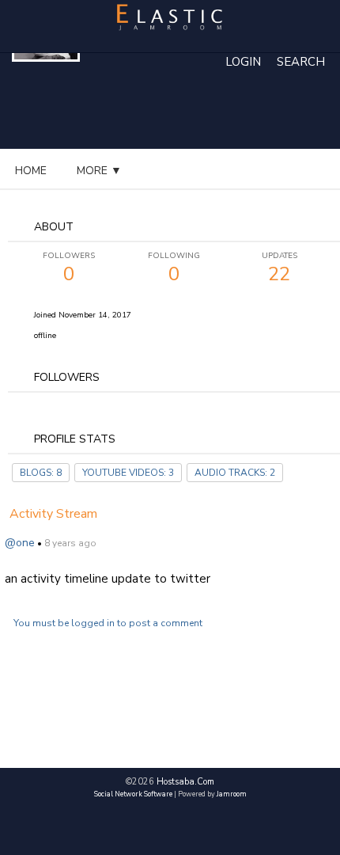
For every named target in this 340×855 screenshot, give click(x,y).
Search (301, 62)
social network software (133, 794)
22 (279, 268)
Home (31, 170)
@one (20, 542)
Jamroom (232, 794)
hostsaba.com (185, 782)
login (243, 62)
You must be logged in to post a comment (107, 623)
